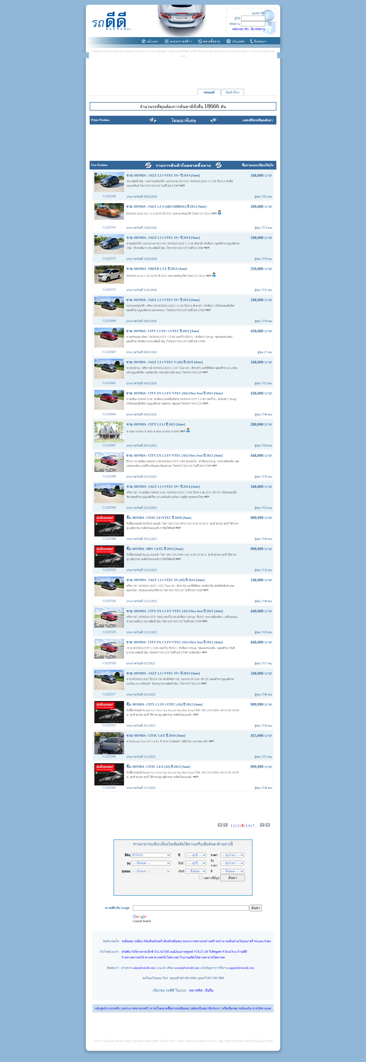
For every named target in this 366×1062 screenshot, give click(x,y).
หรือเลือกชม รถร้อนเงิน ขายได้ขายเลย (246, 1008)
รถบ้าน (219, 941)
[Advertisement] (183, 73)
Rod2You (231, 951)
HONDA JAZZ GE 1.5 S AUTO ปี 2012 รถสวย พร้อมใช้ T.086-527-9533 (169, 213)
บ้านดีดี (242, 951)
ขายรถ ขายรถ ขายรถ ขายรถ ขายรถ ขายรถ (153, 431)
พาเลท (149, 957)
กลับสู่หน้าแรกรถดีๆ (107, 1008)
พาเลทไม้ (160, 957)
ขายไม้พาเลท (216, 957)
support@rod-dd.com (241, 968)
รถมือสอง (127, 941)
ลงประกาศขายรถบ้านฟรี (199, 941)
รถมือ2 (138, 941)
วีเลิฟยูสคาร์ (216, 951)
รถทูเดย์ (188, 951)
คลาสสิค (195, 990)
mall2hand (176, 951)
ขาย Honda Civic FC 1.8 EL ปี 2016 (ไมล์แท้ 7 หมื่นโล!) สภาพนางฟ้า (167, 741)
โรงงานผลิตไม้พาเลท (193, 957)
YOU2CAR (201, 951)
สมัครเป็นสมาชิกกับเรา (205, 1008)
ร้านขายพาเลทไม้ (133, 957)
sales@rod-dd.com (144, 968)
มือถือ (209, 990)
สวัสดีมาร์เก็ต (130, 951)
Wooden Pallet (262, 941)
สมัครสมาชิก (240, 29)
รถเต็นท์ (230, 941)
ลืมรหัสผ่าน (258, 29)
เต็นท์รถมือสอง (172, 941)
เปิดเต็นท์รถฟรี (152, 941)
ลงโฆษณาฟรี (244, 941)
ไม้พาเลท (173, 957)
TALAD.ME (161, 951)
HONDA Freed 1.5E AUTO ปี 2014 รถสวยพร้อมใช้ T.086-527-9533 (166, 275)
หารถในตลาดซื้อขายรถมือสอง (169, 1008)
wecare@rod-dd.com (186, 968)
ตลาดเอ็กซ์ (146, 951)
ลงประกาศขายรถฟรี (135, 1008)
